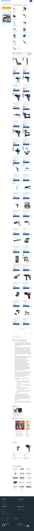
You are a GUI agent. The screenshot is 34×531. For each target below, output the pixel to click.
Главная (13, 3)
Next (31, 429)
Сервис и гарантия (20, 506)
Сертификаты (4, 502)
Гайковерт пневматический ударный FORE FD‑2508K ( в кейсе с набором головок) (17, 265)
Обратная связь (16, 518)
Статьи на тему (6, 12)
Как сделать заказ (4, 511)
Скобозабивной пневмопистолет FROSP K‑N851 (26, 139)
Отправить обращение (20, 510)
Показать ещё (22, 328)
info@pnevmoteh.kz (25, 517)
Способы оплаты (19, 501)
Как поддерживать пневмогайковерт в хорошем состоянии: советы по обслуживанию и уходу (19, 432)
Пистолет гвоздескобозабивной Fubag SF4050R (27, 265)
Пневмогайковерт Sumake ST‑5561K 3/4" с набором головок (26, 211)
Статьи (3, 509)
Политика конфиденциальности (6, 513)
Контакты (3, 500)
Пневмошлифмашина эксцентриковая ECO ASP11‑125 (26, 247)
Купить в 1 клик (20, 73)
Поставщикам (4, 503)
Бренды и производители (5, 501)
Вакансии (3, 510)
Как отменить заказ (4, 512)
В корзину (16, 73)
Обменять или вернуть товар (21, 509)
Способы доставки (20, 500)
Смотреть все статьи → (28, 418)
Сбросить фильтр (6, 9)
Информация (4, 506)
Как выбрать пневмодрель (6, 23)
